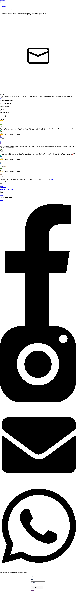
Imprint (1, 404)
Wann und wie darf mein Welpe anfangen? (7, 189)
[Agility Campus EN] (38, 582)
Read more (52, 179)
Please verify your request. (34, 585)
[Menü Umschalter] (0, 2)
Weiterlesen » (1, 186)
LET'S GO (32, 590)
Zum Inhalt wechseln (2, 0)
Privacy (1, 403)
